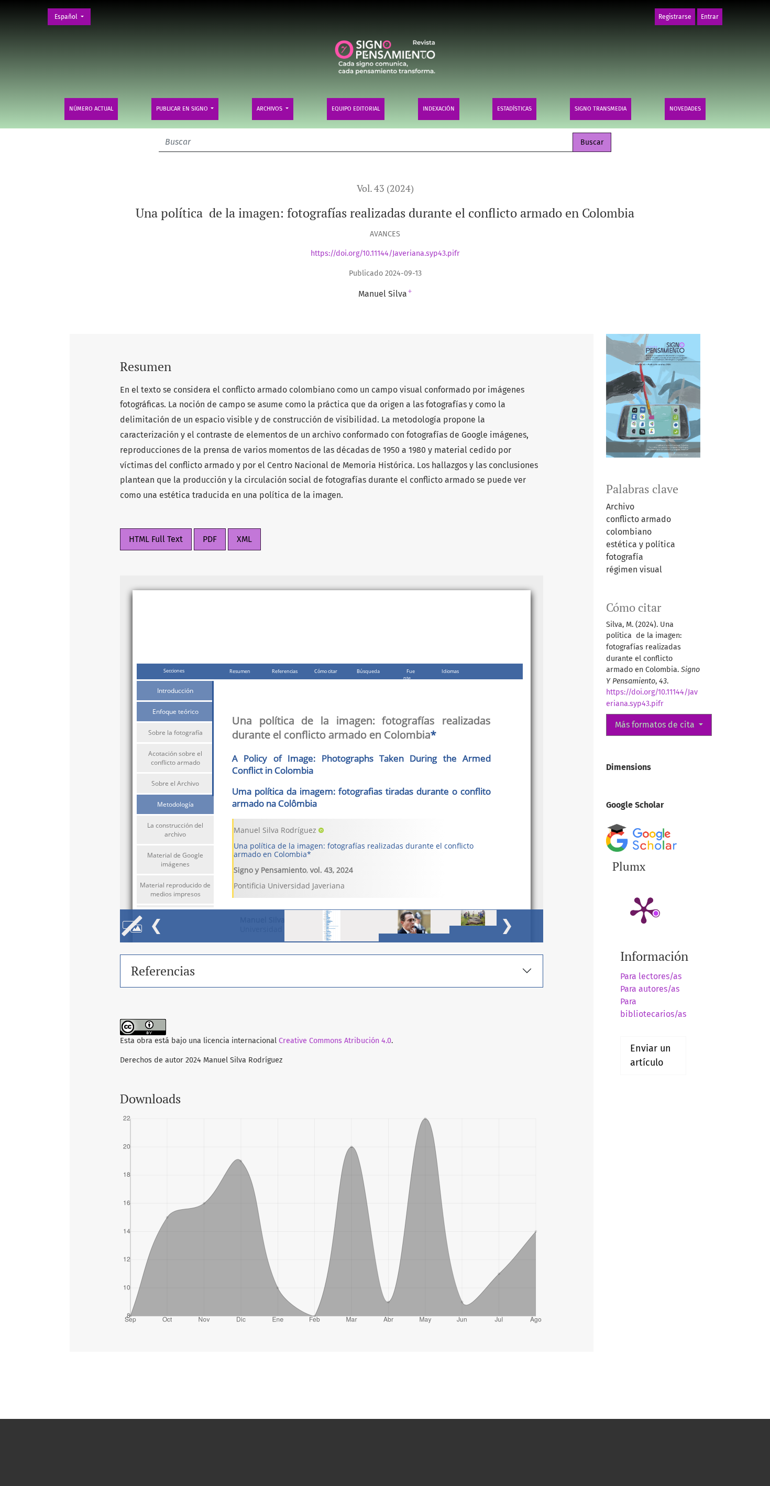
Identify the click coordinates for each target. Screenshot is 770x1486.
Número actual (91, 108)
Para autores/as (649, 989)
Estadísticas (514, 108)
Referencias (163, 970)
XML (244, 539)
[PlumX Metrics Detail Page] (643, 909)
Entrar (710, 16)
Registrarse (674, 16)
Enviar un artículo (650, 1055)
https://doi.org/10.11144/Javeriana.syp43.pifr (385, 253)
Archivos (270, 108)
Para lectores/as (650, 976)
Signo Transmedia (600, 108)
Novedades (685, 108)
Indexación (439, 108)
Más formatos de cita (656, 725)
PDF (210, 539)
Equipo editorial (356, 108)
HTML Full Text (156, 539)
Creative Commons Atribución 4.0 (335, 1040)
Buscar (591, 142)
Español (72, 16)
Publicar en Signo (183, 108)
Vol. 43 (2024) (385, 188)
